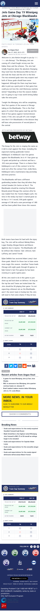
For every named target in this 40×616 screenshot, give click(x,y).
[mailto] (20, 366)
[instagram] (34, 546)
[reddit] (24, 366)
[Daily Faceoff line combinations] (29, 366)
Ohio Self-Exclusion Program (12, 596)
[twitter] (11, 366)
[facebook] (6, 366)
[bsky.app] (15, 366)
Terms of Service (18, 584)
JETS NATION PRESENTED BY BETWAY (17, 130)
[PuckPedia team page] (33, 366)
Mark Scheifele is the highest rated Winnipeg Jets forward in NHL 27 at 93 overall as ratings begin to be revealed (20, 436)
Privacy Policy (7, 584)
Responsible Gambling (31, 584)
